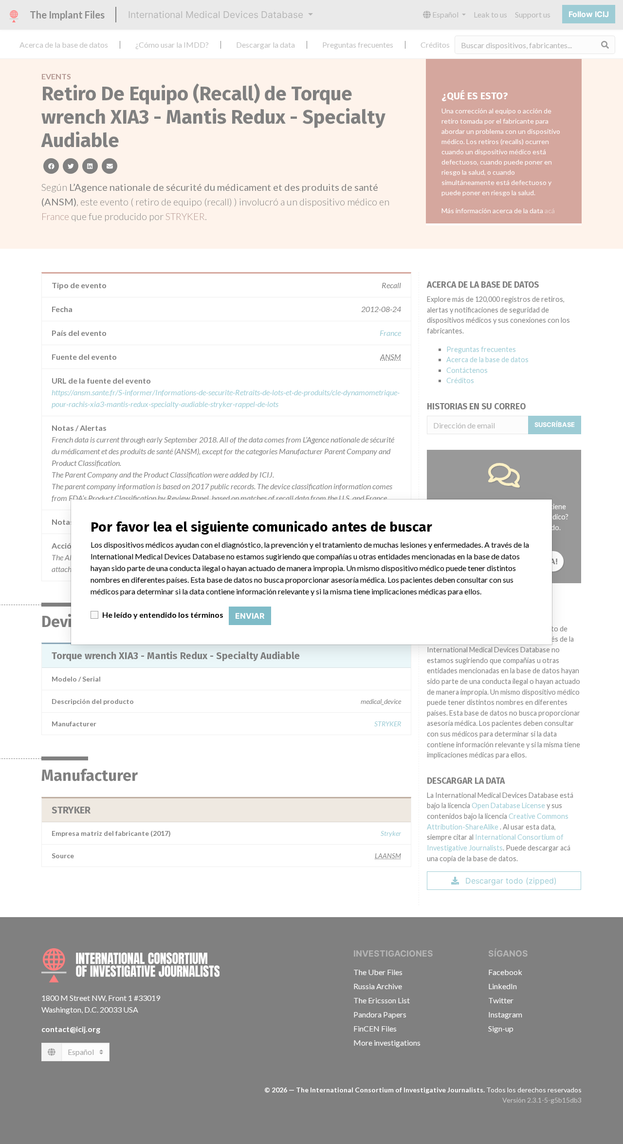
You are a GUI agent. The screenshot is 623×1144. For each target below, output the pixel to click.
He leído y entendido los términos (162, 614)
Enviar (250, 616)
